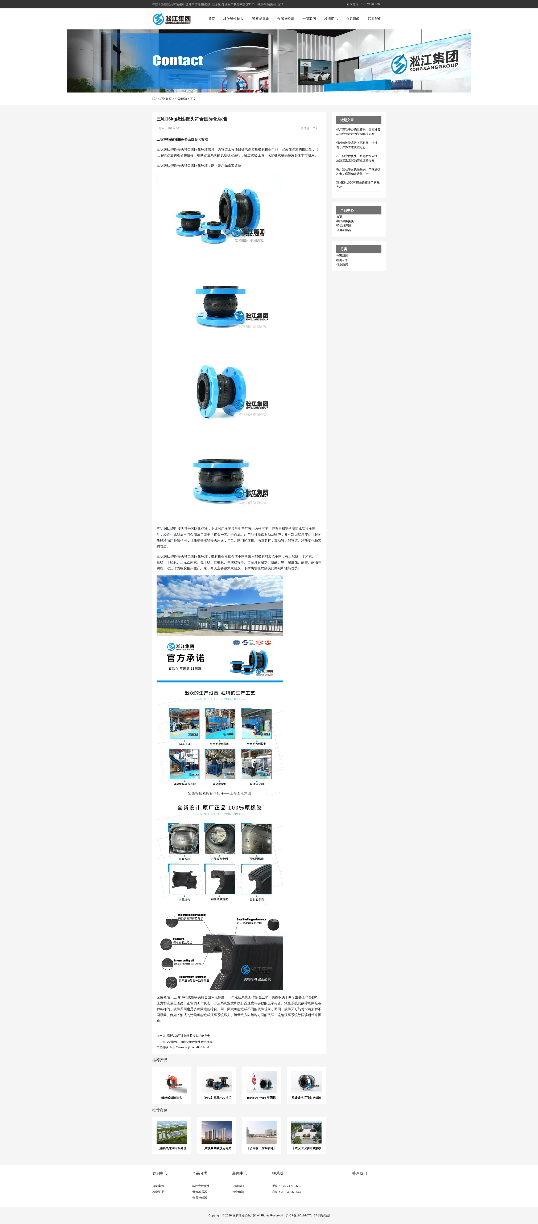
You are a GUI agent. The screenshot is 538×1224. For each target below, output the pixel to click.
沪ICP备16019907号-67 (301, 1215)
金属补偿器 (285, 19)
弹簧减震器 (260, 19)
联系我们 (374, 19)
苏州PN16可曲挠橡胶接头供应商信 (190, 1042)
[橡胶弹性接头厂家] (171, 18)
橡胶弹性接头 (233, 19)
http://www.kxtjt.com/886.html (189, 1047)
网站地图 (324, 1215)
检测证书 (331, 19)
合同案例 (309, 19)
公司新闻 (353, 19)
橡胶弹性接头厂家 (244, 1215)
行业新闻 (342, 264)
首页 (211, 19)
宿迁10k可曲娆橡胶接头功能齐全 (188, 1035)
